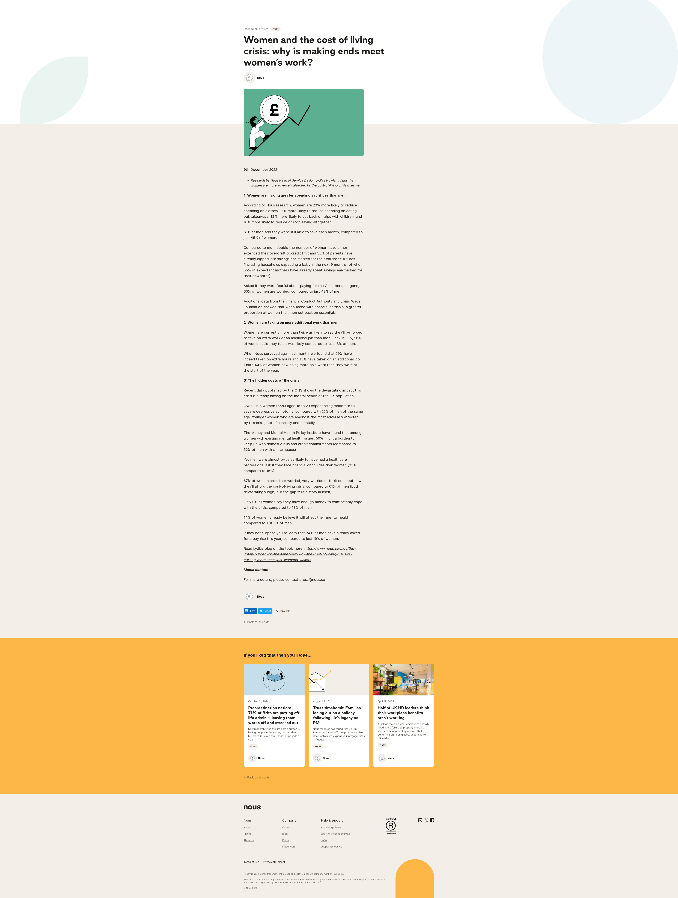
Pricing (248, 833)
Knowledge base (331, 827)
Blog (285, 833)
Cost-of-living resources (335, 833)
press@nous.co (312, 579)
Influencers (288, 846)
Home (247, 827)
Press (285, 840)
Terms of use (251, 861)
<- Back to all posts (256, 622)
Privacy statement (274, 861)
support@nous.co (331, 846)
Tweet (267, 610)
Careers (287, 827)
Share (251, 610)
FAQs (324, 840)
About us (249, 840)
